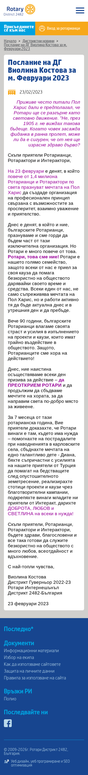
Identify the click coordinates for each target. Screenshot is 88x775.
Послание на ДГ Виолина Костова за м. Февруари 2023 (35, 47)
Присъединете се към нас (19, 28)
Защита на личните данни (29, 671)
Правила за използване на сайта (35, 678)
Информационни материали (31, 650)
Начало (10, 41)
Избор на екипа (19, 657)
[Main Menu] (80, 11)
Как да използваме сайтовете (32, 664)
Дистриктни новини (38, 41)
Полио (10, 698)
